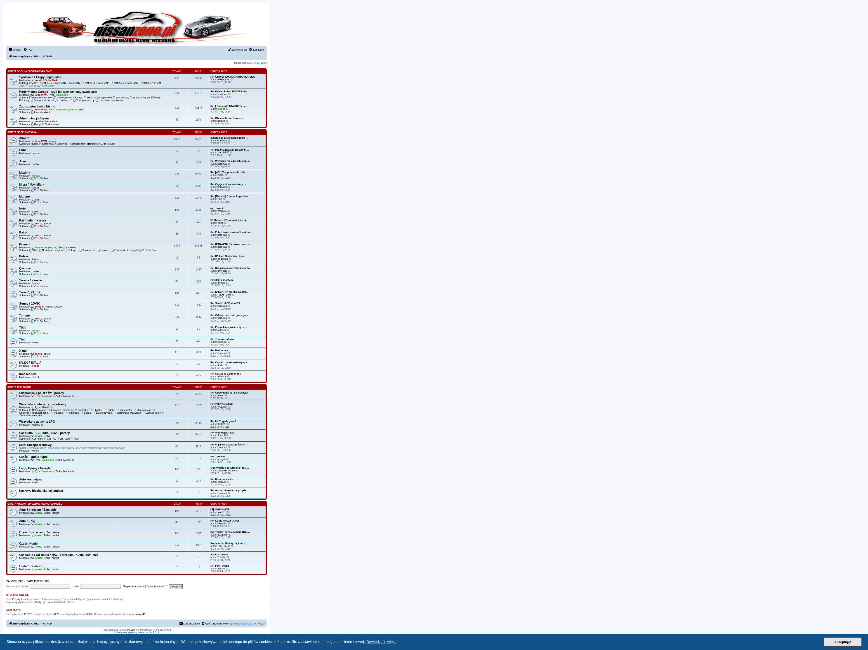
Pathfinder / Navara (32, 220)
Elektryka (62, 143)
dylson (221, 568)
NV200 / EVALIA (30, 362)
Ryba (51, 94)
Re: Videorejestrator (222, 432)
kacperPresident (226, 470)
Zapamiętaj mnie (155, 586)
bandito (222, 341)
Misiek (35, 450)
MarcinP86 (223, 152)
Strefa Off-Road (141, 97)
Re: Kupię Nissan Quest (224, 520)
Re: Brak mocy (219, 350)
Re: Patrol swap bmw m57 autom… (231, 232)
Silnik (35, 143)
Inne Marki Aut (42, 112)
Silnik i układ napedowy (99, 97)
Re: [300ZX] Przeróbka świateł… (229, 292)
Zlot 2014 (104, 83)
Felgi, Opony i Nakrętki (35, 468)
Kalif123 (221, 424)
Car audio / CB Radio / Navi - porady (44, 433)
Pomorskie (73, 412)
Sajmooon (62, 94)
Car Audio (37, 438)
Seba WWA (51, 80)
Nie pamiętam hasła (133, 586)
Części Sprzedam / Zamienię (39, 532)
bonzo (38, 223)
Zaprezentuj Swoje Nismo (37, 106)
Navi (76, 438)
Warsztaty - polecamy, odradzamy (42, 404)
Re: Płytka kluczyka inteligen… (228, 327)
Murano (24, 196)
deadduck (222, 534)
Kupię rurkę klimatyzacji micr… (228, 543)
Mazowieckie (144, 410)
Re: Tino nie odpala (222, 339)
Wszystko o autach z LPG (37, 421)
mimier (35, 153)
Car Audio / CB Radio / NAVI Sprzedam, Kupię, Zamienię (58, 555)
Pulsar (23, 256)
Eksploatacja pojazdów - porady (41, 393)
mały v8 (221, 512)
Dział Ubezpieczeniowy (35, 445)
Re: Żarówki (217, 456)
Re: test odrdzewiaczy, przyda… (229, 490)
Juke (22, 161)
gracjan (221, 459)
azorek (36, 199)
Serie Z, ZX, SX (30, 292)
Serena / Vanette (30, 280)
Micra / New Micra (31, 184)
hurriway (222, 140)
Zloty (35, 83)
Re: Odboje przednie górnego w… (230, 315)
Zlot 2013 (90, 83)
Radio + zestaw (219, 554)
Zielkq (82, 109)
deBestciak (223, 79)
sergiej (52, 141)
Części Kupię (28, 543)
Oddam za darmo (31, 566)
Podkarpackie (40, 412)
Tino (22, 339)
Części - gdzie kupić (33, 457)
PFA (219, 199)
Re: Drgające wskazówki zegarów (230, 268)
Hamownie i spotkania (111, 100)
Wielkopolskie (153, 412)
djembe (221, 282)
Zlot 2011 (61, 83)
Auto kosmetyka (30, 479)
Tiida (22, 327)
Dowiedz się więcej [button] (382, 642)
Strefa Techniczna (19, 387)
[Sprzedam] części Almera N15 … (230, 532)
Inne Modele (27, 374)
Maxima (24, 172)
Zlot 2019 (34, 85)
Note (22, 208)
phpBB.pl (154, 632)
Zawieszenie (89, 250)
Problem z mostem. (222, 280)
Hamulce (105, 250)
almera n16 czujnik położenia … (229, 137)
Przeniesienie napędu (126, 250)
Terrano (24, 315)
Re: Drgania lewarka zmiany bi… (229, 149)
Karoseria (47, 143)
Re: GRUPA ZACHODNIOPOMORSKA (232, 76)
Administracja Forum (34, 118)
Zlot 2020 (48, 85)
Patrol (23, 232)
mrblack (221, 376)
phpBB (130, 630)
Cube (22, 150)
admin (221, 120)
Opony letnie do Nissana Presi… (229, 467)
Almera (24, 138)
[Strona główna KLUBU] (136, 27)
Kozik (220, 222)
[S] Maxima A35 (219, 509)
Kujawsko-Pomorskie (62, 410)
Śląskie (87, 412)
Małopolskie (126, 410)
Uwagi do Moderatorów (46, 124)
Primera (24, 244)
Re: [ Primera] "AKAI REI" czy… (229, 106)
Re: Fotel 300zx (219, 565)
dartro (220, 365)
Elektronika (122, 97)
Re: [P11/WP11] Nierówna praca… (230, 244)
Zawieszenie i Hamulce (69, 97)
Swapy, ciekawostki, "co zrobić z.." (53, 100)
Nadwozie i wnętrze (53, 250)
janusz (73, 109)
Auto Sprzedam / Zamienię (38, 509)
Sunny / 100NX (29, 303)
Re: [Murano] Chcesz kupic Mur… (230, 196)
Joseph (221, 435)
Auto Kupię (27, 521)
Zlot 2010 (47, 83)
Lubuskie (97, 410)
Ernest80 (222, 270)
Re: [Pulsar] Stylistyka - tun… (227, 256)
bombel (39, 80)
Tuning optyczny (85, 100)
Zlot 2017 (148, 83)
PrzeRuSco (223, 546)
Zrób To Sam (108, 143)
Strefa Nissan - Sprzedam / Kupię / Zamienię (34, 504)
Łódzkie (111, 410)
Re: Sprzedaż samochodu (225, 373)
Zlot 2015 (119, 83)
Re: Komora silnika (221, 479)
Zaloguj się (14, 581)
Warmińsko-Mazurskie (129, 412)
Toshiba (221, 557)
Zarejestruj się (38, 581)
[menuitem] (28, 49)
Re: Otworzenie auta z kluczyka (229, 392)
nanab (220, 395)
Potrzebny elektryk (221, 404)
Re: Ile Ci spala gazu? (223, 421)
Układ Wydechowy (42, 97)
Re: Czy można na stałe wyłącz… (230, 362)
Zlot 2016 (133, 83)
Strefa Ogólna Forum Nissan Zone (29, 71)
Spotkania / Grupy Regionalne (40, 77)
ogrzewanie (217, 208)
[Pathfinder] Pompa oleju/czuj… (229, 220)
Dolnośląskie (39, 410)
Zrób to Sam (41, 202)
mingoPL (140, 614)
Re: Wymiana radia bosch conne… (230, 161)
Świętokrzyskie (104, 412)
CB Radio (64, 438)
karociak (222, 94)
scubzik (58, 306)
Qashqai (25, 268)
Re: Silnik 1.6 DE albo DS (225, 303)
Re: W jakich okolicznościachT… (229, 444)
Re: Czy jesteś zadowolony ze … (229, 184)
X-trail (23, 350)
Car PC (51, 438)
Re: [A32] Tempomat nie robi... (228, 172)
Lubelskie (83, 410)
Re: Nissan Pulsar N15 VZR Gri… (229, 91)
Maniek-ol (70, 247)
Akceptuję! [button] (842, 642)
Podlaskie (58, 412)
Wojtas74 (222, 406)
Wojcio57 (222, 211)
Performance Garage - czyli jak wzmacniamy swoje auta (58, 91)
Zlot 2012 (75, 83)
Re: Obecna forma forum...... (227, 118)
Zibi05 (220, 175)
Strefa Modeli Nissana (22, 132)
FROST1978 (224, 294)
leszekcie (222, 258)
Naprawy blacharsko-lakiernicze (41, 490)
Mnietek (221, 329)
